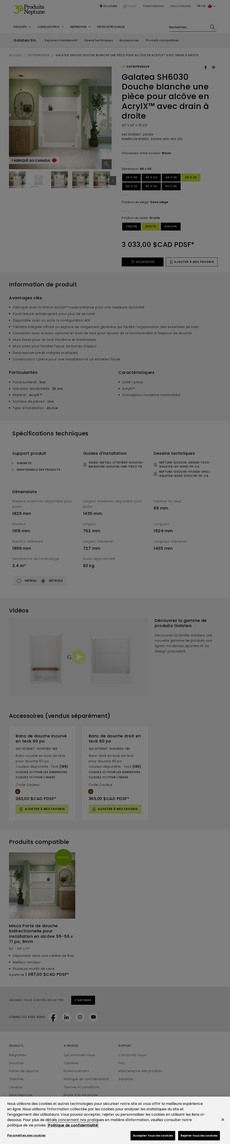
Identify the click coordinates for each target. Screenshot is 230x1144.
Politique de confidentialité (73, 1125)
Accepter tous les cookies (153, 1135)
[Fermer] (223, 1119)
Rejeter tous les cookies (199, 1135)
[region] (115, 1120)
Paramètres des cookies (26, 1135)
